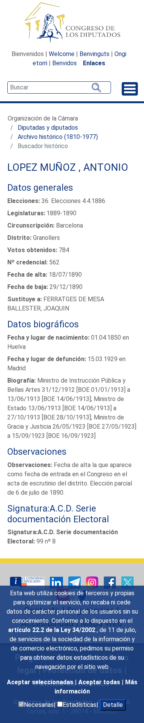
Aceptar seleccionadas (41, 682)
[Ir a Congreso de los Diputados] (72, 22)
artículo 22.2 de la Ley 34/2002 (52, 630)
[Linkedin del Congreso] (57, 582)
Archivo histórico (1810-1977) (58, 136)
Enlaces (94, 63)
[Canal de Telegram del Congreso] (75, 582)
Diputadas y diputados (48, 127)
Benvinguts (94, 54)
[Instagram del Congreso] (93, 582)
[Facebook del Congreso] (110, 582)
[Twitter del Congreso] (127, 582)
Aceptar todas (100, 682)
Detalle (113, 704)
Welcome (61, 54)
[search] (59, 87)
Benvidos (64, 63)
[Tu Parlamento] (28, 582)
